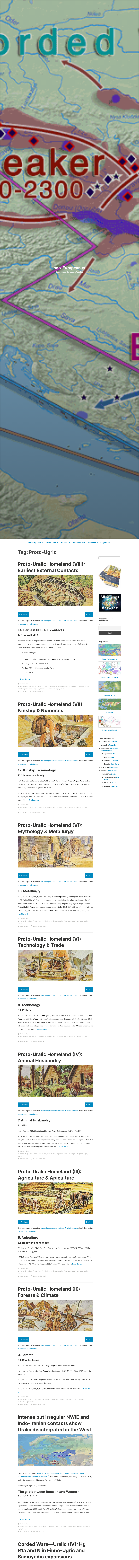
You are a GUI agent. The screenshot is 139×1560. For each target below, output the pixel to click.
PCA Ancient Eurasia (109, 730)
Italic (113, 754)
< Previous (23, 614)
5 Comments (24, 1041)
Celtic (112, 757)
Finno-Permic (53, 686)
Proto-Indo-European (75, 1526)
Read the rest (25, 679)
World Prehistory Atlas (110, 659)
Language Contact (53, 1526)
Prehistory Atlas (34, 542)
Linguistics (105, 542)
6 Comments (24, 1276)
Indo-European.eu (69, 267)
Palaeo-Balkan (114, 767)
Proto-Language (33, 689)
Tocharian (51, 689)
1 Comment (23, 691)
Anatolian (113, 741)
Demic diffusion (43, 686)
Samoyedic (44, 689)
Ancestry (64, 542)
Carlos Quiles (24, 684)
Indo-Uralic (72, 686)
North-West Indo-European (109, 749)
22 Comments (24, 1531)
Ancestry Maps (110, 712)
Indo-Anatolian (63, 686)
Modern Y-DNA (109, 695)
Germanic (115, 760)
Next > (89, 614)
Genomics (92, 542)
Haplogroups (78, 542)
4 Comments (24, 926)
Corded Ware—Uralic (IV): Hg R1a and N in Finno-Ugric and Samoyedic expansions (52, 1550)
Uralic (62, 689)
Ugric (57, 689)
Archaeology (24, 686)
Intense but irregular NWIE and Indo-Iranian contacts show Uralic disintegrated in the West (54, 1423)
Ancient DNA (50, 542)
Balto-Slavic (42, 1399)
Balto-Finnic (33, 686)
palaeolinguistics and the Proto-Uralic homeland (59, 620)
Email (100, 624)
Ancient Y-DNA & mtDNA (110, 677)
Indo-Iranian (51, 807)
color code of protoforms (27, 624)
